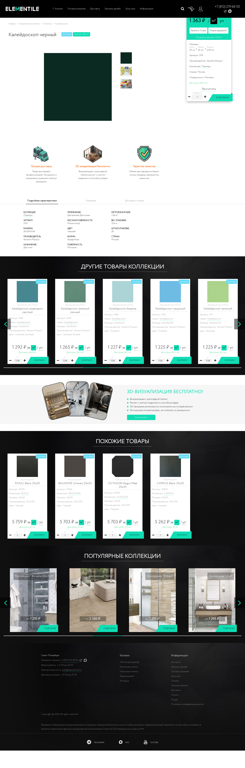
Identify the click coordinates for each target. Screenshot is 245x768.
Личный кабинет (179, 685)
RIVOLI (25, 493)
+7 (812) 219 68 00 (227, 7)
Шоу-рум (130, 8)
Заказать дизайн (112, 8)
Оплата (175, 695)
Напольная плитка (129, 671)
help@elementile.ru (72, 670)
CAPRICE (169, 493)
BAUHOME (75, 493)
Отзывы (175, 681)
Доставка (95, 8)
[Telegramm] (225, 11)
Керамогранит (127, 676)
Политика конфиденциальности (187, 704)
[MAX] (230, 11)
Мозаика (124, 681)
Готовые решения (76, 8)
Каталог (58, 8)
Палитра (206, 66)
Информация (146, 8)
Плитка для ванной (129, 662)
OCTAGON (122, 497)
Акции (174, 699)
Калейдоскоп (23, 322)
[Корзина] (191, 9)
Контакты (176, 662)
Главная (12, 23)
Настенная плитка (129, 666)
